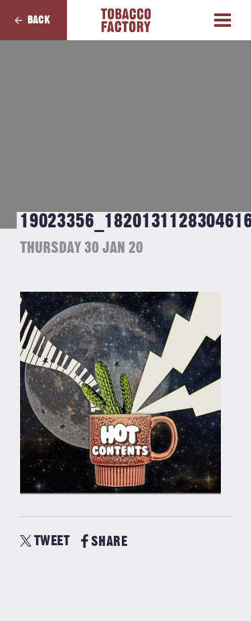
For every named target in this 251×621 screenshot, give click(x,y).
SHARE (109, 541)
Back (38, 20)
